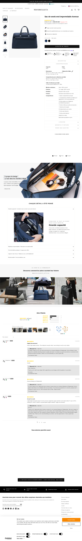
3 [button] (41, 422)
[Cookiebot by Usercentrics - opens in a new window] (8, 538)
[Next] (80, 291)
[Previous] (2, 291)
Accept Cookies (71, 519)
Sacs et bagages (8, 8)
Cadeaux (5, 10)
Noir (49, 41)
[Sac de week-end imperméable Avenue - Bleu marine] (10, 467)
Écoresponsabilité (65, 501)
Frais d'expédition (48, 23)
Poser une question (62, 128)
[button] (48, 20)
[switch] (45, 534)
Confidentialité (64, 514)
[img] (30, 341)
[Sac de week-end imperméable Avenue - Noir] (12, 467)
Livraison (62, 122)
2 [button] (39, 422)
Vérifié (61, 333)
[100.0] (58, 328)
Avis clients (63, 499)
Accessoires (19, 8)
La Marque (13, 10)
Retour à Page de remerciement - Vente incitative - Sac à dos (42, 479)
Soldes (27, 8)
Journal (62, 505)
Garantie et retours (62, 125)
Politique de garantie (65, 510)
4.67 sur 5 (29, 318)
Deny (71, 528)
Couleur (50, 38)
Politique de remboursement (67, 512)
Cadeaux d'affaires (65, 503)
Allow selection (71, 524)
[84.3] (65, 328)
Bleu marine (46, 41)
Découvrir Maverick (65, 497)
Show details (20, 538)
